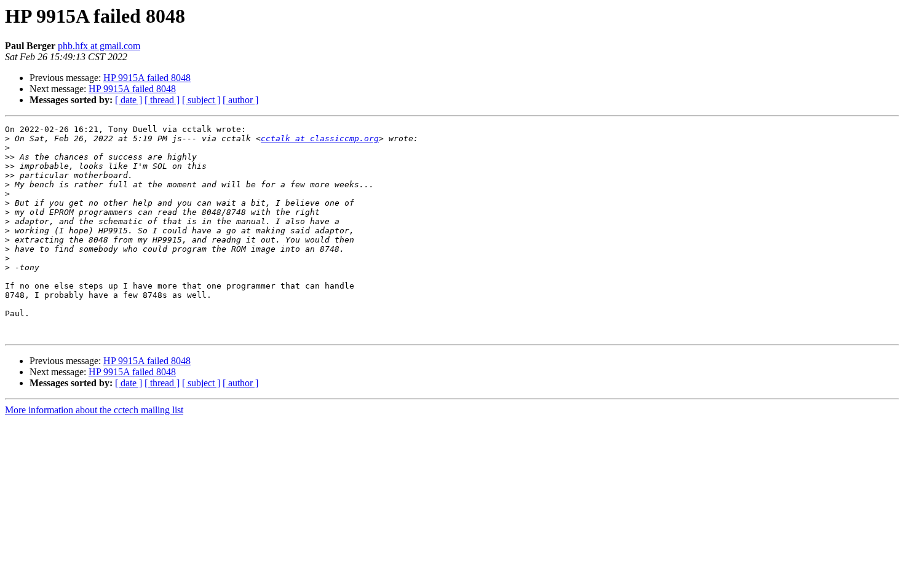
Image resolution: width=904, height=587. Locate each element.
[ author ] (240, 100)
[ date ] (128, 100)
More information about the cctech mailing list (94, 410)
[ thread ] (162, 100)
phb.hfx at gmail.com (99, 46)
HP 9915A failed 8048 (147, 77)
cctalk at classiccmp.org (320, 138)
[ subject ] (201, 100)
